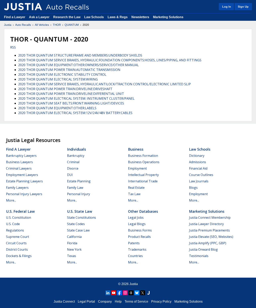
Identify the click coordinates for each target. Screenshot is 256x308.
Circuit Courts (16, 243)
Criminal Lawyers (19, 168)
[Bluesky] (136, 292)
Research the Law (66, 17)
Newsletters (140, 17)
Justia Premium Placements (209, 230)
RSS (13, 47)
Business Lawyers (19, 162)
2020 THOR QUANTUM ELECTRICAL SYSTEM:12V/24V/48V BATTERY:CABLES (75, 113)
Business (135, 149)
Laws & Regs (118, 17)
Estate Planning (79, 181)
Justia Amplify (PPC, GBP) (207, 243)
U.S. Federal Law (20, 211)
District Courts (17, 249)
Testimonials (198, 256)
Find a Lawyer (14, 17)
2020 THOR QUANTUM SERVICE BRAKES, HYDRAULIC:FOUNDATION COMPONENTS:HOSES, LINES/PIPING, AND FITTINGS (109, 60)
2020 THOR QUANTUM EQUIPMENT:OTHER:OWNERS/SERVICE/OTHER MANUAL (78, 65)
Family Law (75, 187)
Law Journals (198, 181)
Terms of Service (136, 301)
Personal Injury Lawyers (24, 194)
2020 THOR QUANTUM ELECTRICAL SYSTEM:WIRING (58, 79)
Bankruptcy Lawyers (21, 155)
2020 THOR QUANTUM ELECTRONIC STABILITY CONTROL (62, 74)
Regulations (15, 230)
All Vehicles (42, 24)
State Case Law (78, 230)
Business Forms (140, 230)
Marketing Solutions (168, 17)
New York (74, 249)
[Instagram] (125, 292)
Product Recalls (139, 236)
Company (105, 301)
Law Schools (94, 17)
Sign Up (243, 6)
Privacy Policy (161, 301)
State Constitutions (81, 217)
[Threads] (131, 292)
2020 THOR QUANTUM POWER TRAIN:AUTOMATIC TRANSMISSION (69, 70)
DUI (70, 175)
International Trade (143, 181)
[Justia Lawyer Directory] (148, 292)
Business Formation (143, 155)
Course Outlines (201, 175)
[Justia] (23, 6)
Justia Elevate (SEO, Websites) (211, 236)
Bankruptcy (75, 155)
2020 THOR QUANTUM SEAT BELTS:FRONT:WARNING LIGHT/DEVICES (71, 103)
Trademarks (137, 249)
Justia (7, 24)
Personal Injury (78, 194)
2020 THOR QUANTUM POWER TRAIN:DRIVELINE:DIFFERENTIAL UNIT (71, 93)
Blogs (193, 187)
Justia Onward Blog (203, 249)
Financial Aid (198, 168)
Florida (72, 243)
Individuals (76, 149)
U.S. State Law (79, 211)
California (74, 236)
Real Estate (136, 187)
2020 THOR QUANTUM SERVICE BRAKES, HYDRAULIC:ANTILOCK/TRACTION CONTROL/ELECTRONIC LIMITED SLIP (104, 84)
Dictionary (196, 155)
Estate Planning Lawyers (24, 181)
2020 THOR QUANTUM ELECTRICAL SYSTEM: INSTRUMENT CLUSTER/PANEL (76, 98)
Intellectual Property (143, 175)
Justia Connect (64, 301)
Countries (135, 256)
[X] (142, 292)
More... (11, 200)
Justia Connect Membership (210, 217)
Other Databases (143, 211)
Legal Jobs (136, 217)
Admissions (197, 162)
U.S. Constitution (18, 217)
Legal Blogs (137, 224)
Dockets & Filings (19, 256)
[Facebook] (119, 292)
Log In (226, 6)
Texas (71, 256)
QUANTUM (72, 24)
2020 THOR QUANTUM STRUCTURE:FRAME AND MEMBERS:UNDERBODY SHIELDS (80, 55)
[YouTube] (113, 292)
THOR (57, 24)
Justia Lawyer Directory (206, 224)
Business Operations (143, 162)
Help (118, 301)
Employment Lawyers (22, 175)
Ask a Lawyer (39, 17)
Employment (137, 168)
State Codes (76, 224)
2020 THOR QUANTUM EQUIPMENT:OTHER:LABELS (57, 108)
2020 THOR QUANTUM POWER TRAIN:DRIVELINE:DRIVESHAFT (65, 89)
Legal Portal (86, 301)
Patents (134, 243)
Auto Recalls (23, 24)
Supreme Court (17, 236)
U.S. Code (13, 224)
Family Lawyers (17, 187)
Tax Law (134, 194)
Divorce (72, 168)
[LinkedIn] (107, 292)
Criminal (73, 162)
